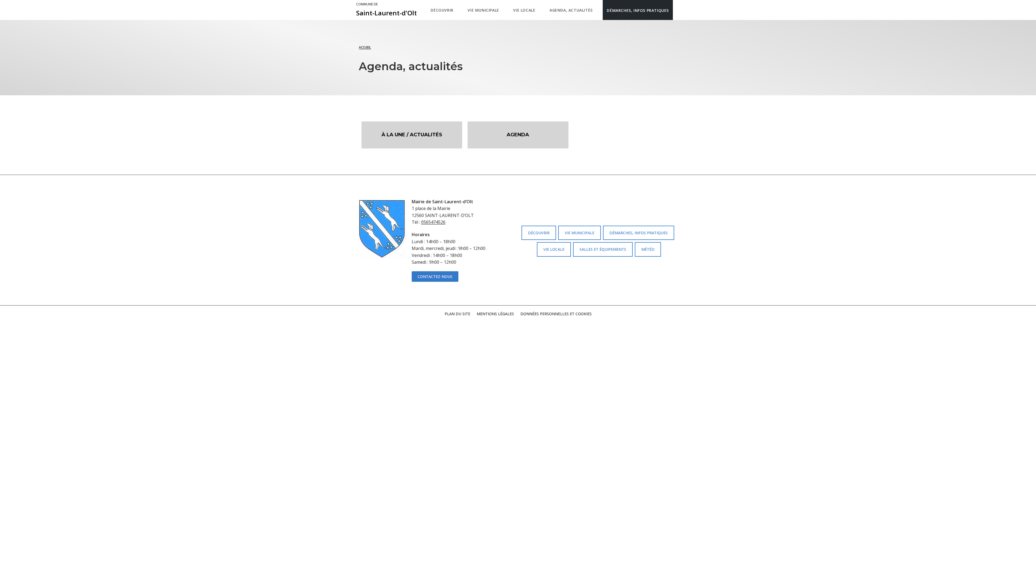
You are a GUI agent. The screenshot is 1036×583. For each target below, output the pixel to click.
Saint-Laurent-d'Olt (386, 10)
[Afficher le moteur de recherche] (678, 10)
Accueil (365, 47)
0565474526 (433, 222)
